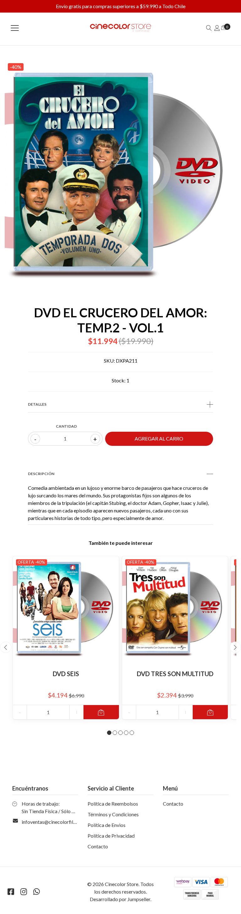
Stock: (119, 380)
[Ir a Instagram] (23, 891)
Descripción (41, 473)
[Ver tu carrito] (223, 27)
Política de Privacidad (111, 836)
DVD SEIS (66, 673)
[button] (109, 733)
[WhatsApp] (36, 891)
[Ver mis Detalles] (217, 28)
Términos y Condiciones (113, 814)
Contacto (98, 846)
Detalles (37, 404)
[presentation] (5, 647)
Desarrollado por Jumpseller (120, 899)
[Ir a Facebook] (10, 891)
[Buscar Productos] (209, 28)
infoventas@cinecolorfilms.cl (53, 822)
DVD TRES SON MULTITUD (175, 673)
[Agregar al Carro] (101, 712)
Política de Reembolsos (113, 804)
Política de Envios (107, 825)
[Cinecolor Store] (120, 27)
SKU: (109, 361)
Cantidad (66, 426)
